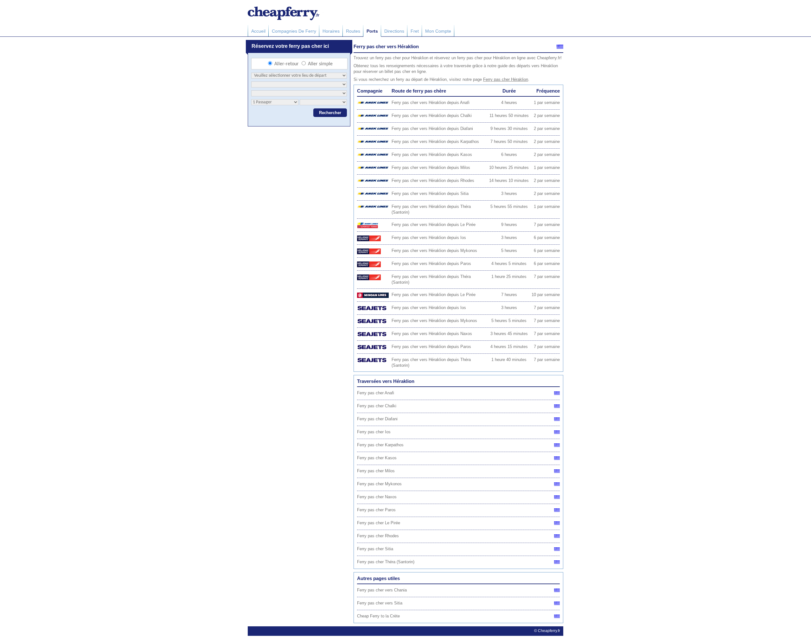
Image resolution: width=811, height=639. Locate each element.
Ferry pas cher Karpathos (380, 444)
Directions (394, 31)
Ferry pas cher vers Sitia (379, 603)
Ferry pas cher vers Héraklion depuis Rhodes (433, 180)
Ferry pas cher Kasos (377, 457)
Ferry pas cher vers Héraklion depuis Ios (429, 237)
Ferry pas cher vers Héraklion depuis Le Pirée (434, 224)
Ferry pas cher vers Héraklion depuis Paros (431, 263)
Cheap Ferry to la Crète (378, 616)
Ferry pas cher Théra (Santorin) (385, 561)
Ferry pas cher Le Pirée (378, 522)
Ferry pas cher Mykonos (379, 483)
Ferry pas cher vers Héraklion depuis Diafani (432, 128)
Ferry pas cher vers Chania (382, 590)
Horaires (331, 31)
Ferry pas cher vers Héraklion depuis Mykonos (434, 250)
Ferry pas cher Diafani (377, 418)
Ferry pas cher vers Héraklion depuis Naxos (432, 333)
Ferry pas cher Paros (376, 509)
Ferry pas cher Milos (376, 470)
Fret (415, 31)
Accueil (258, 31)
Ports (372, 31)
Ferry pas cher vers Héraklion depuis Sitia (430, 193)
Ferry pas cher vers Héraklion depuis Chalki (432, 115)
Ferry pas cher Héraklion (505, 79)
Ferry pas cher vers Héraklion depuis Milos (431, 167)
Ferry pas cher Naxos (377, 496)
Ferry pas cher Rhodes (378, 535)
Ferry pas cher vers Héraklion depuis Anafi (430, 102)
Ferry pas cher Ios (374, 431)
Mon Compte (438, 31)
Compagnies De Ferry (294, 31)
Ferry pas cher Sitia (375, 548)
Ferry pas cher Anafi (375, 392)
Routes (353, 31)
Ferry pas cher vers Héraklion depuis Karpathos (435, 141)
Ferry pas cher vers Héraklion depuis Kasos (432, 154)
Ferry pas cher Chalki (376, 405)
